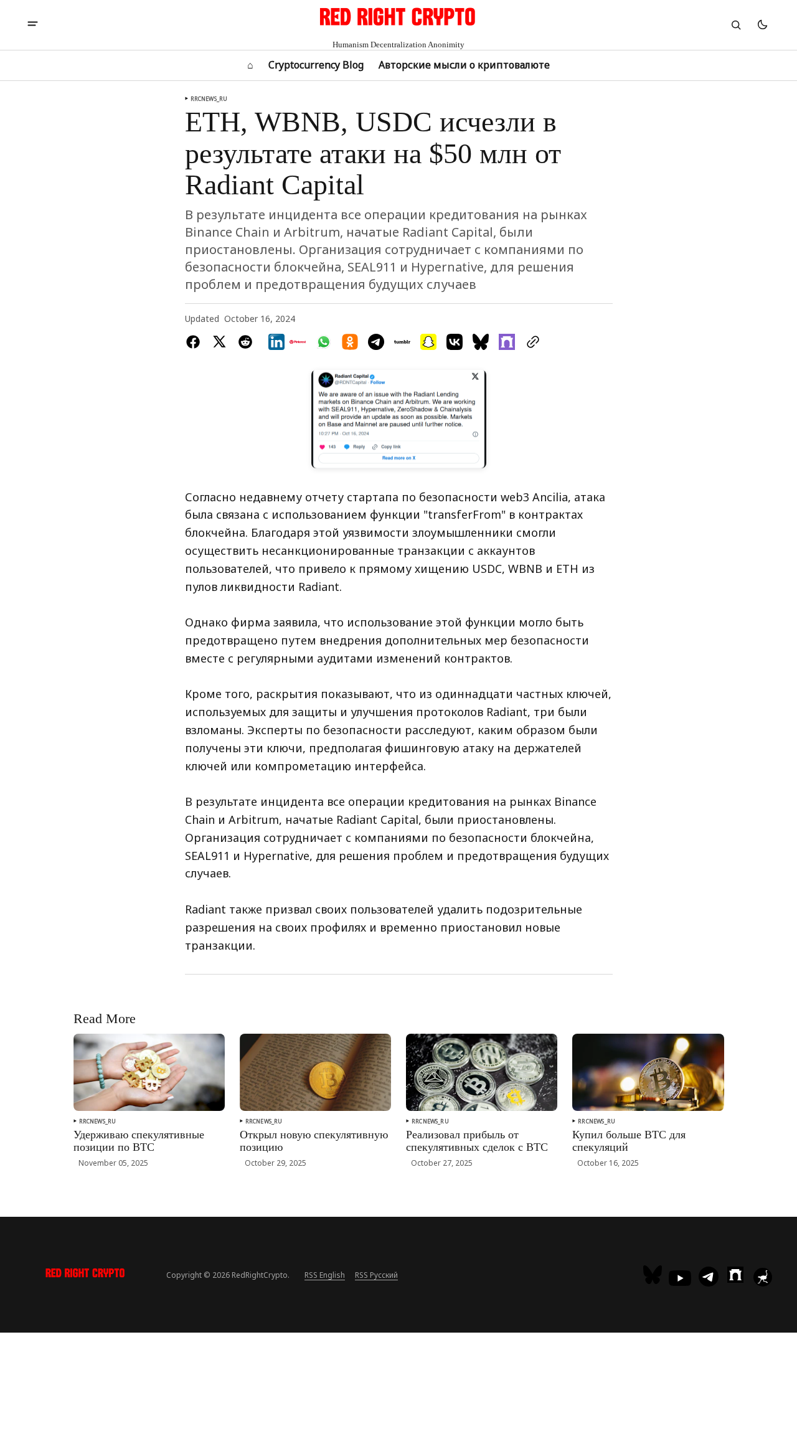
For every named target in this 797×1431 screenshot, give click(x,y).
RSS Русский (376, 1275)
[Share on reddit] (245, 342)
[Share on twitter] (219, 342)
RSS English (324, 1275)
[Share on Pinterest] (298, 342)
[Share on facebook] (195, 342)
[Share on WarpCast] (507, 342)
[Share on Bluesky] (481, 342)
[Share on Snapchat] (428, 342)
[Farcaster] (735, 1275)
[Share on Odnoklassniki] (350, 342)
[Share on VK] (454, 342)
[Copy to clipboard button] (530, 342)
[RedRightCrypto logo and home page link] (85, 1275)
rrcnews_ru (209, 99)
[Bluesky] (654, 1274)
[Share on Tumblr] (402, 342)
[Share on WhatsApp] (324, 342)
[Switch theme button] (762, 25)
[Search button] (736, 25)
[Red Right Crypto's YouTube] (680, 1278)
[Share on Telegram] (376, 342)
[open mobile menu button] (32, 25)
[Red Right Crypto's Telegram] (708, 1278)
